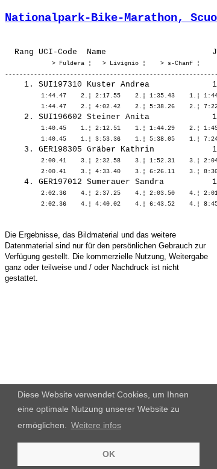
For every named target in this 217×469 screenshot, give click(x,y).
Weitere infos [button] (96, 425)
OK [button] (108, 454)
